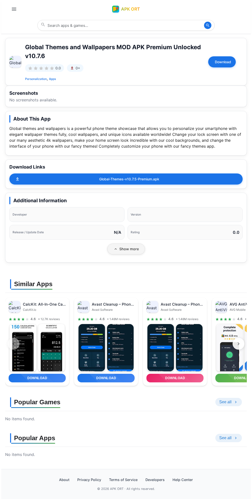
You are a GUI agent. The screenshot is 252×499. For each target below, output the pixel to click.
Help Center (183, 480)
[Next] (238, 344)
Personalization (36, 79)
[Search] (207, 25)
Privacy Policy (89, 480)
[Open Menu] (14, 9)
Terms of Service (123, 480)
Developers (155, 480)
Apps (52, 79)
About (64, 480)
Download (223, 62)
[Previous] (13, 344)
